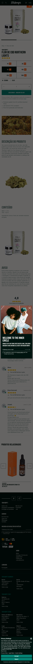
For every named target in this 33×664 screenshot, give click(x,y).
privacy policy (20, 352)
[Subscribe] (27, 350)
